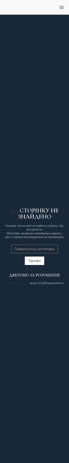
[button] (34, 249)
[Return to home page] (12, 7)
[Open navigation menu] (61, 7)
